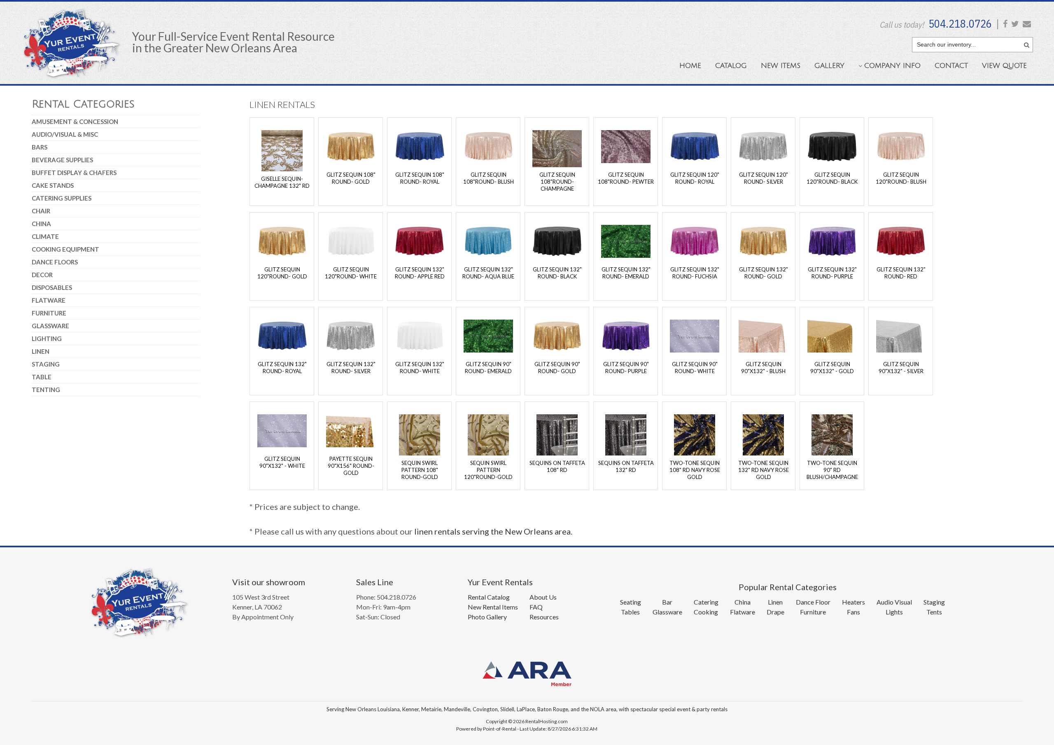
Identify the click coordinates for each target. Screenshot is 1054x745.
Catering (706, 602)
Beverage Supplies (62, 159)
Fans (853, 612)
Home (690, 66)
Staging (46, 364)
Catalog (731, 66)
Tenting (46, 389)
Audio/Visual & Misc (65, 134)
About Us (543, 597)
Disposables (52, 287)
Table (41, 377)
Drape (775, 612)
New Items (780, 66)
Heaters (853, 602)
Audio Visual (894, 602)
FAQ (536, 607)
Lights (894, 612)
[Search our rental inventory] (1026, 43)
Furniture (49, 313)
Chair (41, 211)
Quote (1004, 66)
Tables (630, 612)
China (41, 223)
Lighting (47, 338)
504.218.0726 (960, 23)
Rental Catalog (489, 597)
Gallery (829, 66)
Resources (544, 617)
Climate (45, 236)
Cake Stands (53, 185)
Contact (951, 66)
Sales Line (374, 582)
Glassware (50, 325)
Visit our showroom (268, 582)
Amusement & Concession (75, 121)
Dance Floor (813, 602)
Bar (667, 602)
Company (892, 66)
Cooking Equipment (65, 249)
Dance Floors (55, 262)
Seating (630, 602)
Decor (42, 274)
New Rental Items (493, 607)
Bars (39, 147)
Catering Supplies (61, 198)
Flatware (48, 300)
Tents (934, 612)
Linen (40, 351)
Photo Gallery (487, 617)
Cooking (706, 612)
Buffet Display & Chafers (74, 172)
